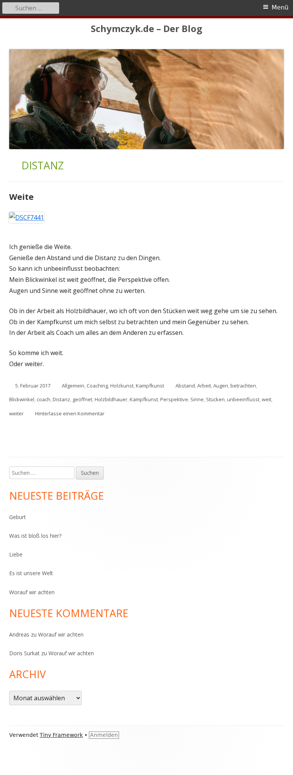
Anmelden (104, 735)
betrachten (243, 385)
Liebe (16, 554)
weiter (16, 413)
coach (43, 399)
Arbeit (204, 385)
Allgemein (73, 385)
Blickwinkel (21, 399)
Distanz (61, 399)
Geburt (17, 517)
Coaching (97, 385)
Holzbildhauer (111, 399)
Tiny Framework (61, 735)
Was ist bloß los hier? (35, 535)
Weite (21, 196)
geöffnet (82, 399)
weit (266, 399)
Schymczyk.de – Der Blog (146, 29)
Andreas (19, 634)
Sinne (197, 399)
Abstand (185, 385)
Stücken (215, 399)
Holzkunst (122, 385)
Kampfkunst (150, 385)
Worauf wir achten (32, 592)
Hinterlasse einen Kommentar (70, 413)
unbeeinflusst (243, 399)
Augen (220, 385)
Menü (280, 7)
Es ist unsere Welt (31, 573)
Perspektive (174, 399)
